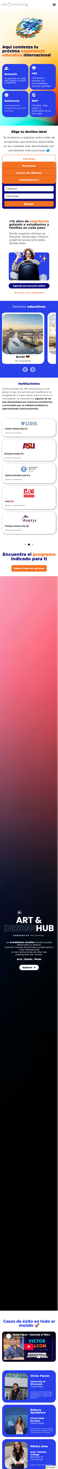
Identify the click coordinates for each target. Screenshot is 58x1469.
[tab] (29, 160)
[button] (54, 4)
